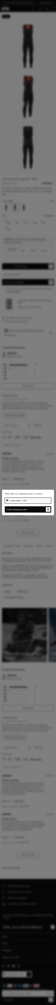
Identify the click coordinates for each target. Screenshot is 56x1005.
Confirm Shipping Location (16, 509)
